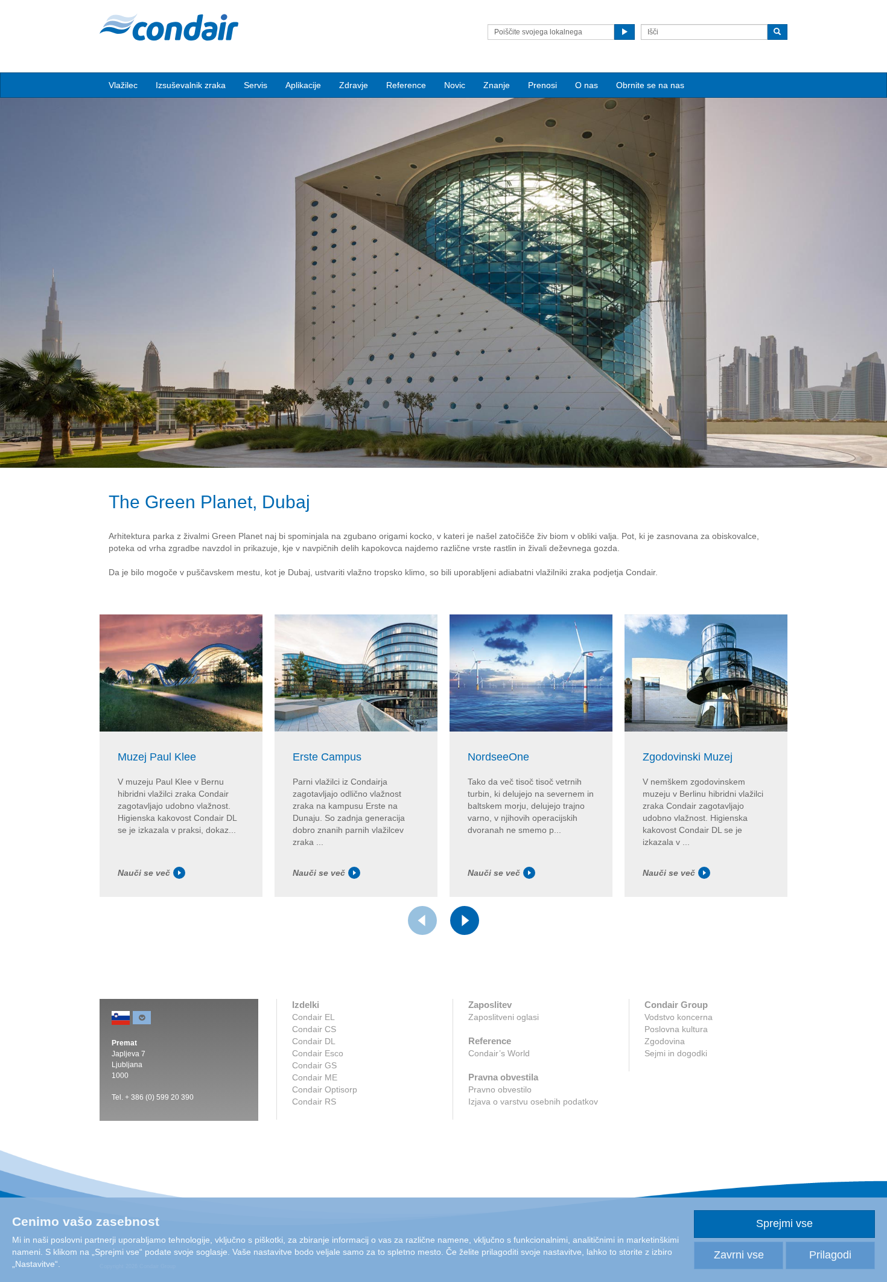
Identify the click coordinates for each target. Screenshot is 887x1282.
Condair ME (314, 1077)
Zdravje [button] (353, 85)
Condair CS (314, 1029)
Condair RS (314, 1101)
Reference (406, 85)
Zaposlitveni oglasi (503, 1017)
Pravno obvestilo (500, 1089)
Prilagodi (830, 1255)
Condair (169, 27)
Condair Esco (317, 1053)
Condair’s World (499, 1053)
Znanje (496, 85)
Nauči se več (144, 873)
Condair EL (313, 1017)
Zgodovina (664, 1041)
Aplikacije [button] (303, 85)
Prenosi (542, 85)
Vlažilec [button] (123, 85)
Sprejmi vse (784, 1223)
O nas (586, 85)
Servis (255, 85)
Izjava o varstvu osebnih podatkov (533, 1101)
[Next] (465, 920)
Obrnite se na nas (650, 85)
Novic (454, 85)
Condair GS (314, 1065)
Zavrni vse (739, 1255)
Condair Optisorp (324, 1089)
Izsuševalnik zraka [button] (191, 85)
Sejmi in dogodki (675, 1053)
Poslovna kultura (676, 1029)
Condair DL (313, 1041)
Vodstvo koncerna (678, 1017)
